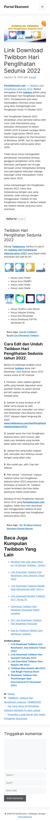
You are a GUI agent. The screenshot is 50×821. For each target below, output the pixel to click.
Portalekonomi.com (15, 85)
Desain (11, 694)
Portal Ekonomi (16, 7)
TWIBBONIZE (34, 702)
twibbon (27, 92)
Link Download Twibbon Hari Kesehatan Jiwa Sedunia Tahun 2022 (28, 575)
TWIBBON (13, 698)
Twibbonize (18, 246)
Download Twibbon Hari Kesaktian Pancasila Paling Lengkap (25, 610)
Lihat (21, 219)
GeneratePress (25, 816)
